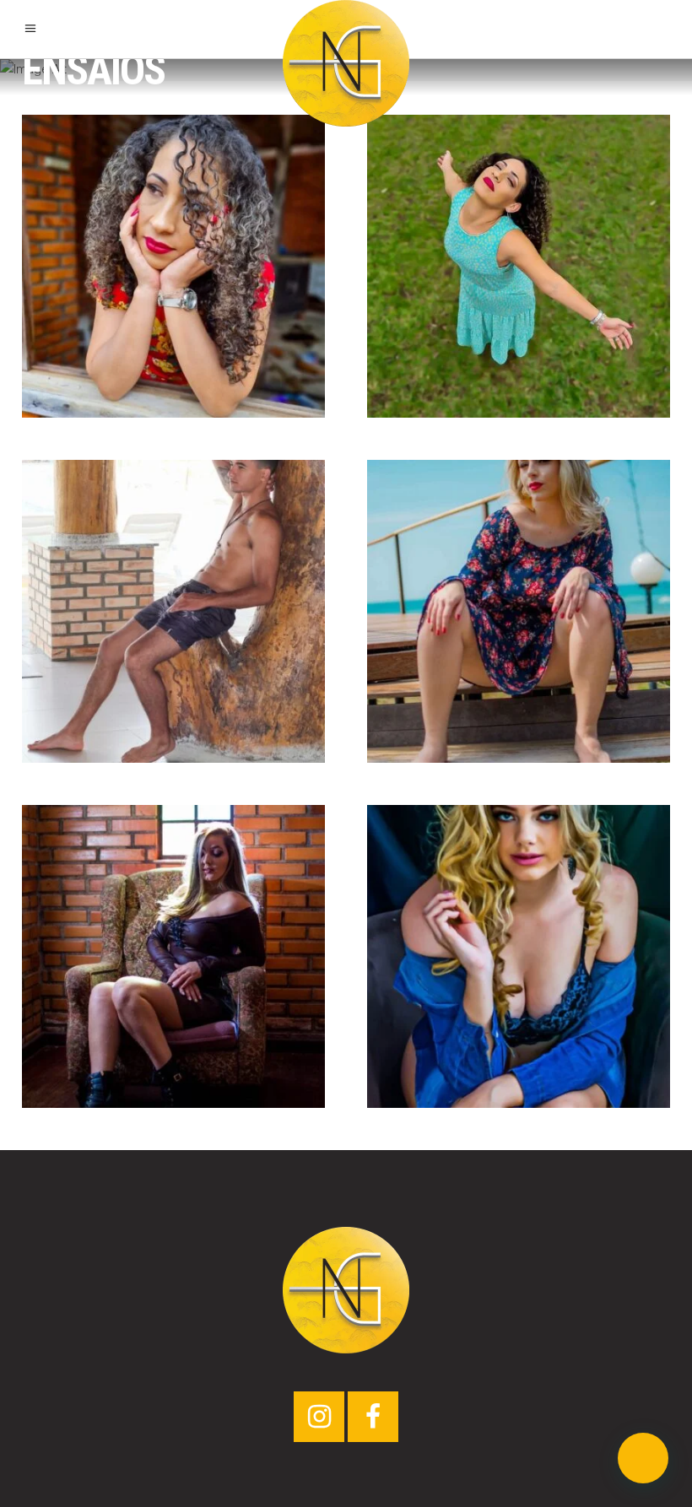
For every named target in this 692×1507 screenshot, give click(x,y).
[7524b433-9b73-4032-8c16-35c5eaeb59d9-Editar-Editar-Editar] (518, 266)
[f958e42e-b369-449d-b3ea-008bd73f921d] (173, 266)
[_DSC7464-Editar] (518, 956)
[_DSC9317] (173, 956)
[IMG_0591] (173, 611)
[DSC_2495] (518, 611)
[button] (643, 1458)
